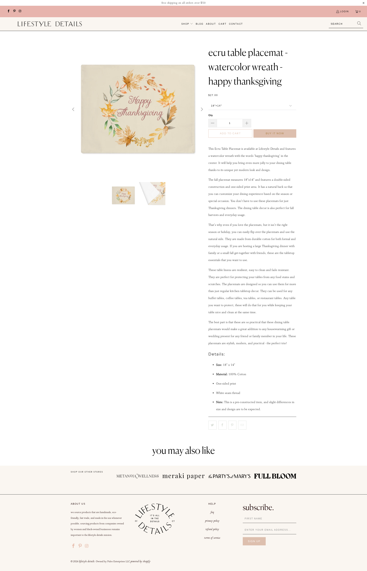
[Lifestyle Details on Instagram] (20, 11)
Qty (210, 115)
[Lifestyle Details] (49, 24)
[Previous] (74, 109)
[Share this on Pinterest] (232, 425)
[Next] (202, 109)
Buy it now (275, 133)
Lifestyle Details (86, 561)
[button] (187, 24)
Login (344, 11)
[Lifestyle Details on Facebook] (8, 11)
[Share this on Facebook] (222, 425)
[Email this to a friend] (242, 425)
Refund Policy (212, 529)
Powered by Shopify (140, 561)
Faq (212, 512)
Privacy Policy (212, 520)
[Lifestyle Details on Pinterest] (14, 11)
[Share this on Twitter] (212, 425)
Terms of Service (212, 537)
